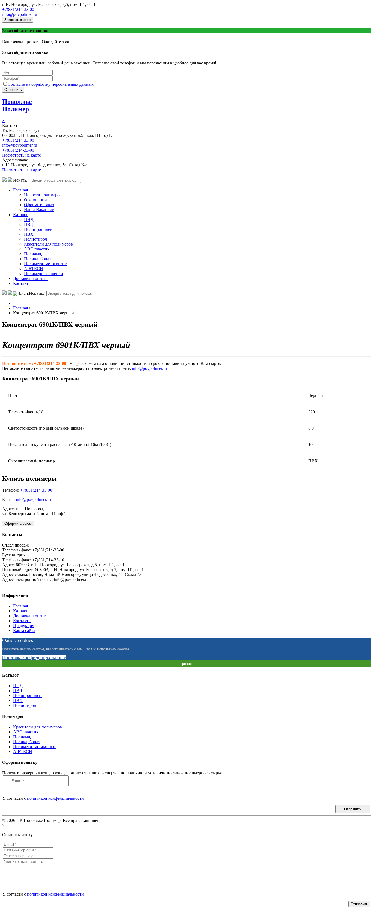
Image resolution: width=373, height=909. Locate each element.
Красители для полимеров (48, 244)
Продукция (23, 625)
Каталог (20, 214)
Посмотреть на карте (21, 155)
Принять (186, 664)
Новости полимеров (43, 195)
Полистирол (35, 239)
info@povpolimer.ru (19, 14)
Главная (20, 190)
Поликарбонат (37, 258)
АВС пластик (36, 249)
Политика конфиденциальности (34, 657)
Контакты (22, 283)
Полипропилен (38, 229)
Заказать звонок (17, 20)
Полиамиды (35, 254)
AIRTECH (33, 268)
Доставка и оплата (30, 278)
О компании (35, 199)
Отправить (13, 90)
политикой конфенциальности (55, 798)
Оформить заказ (39, 204)
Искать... (21, 180)
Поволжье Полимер (17, 105)
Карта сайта (24, 630)
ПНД (29, 219)
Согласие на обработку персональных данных (51, 84)
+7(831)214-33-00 (18, 9)
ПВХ (29, 234)
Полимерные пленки (43, 273)
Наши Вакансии (39, 209)
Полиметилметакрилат (45, 263)
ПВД (28, 224)
